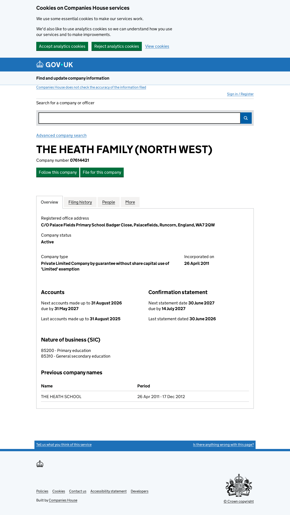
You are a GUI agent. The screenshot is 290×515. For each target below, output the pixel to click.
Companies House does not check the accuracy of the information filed (91, 87)
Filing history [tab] (80, 202)
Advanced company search (61, 135)
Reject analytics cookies (116, 46)
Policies (42, 491)
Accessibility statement (108, 491)
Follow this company (58, 172)
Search (246, 118)
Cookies (58, 491)
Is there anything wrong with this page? (223, 444)
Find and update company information (72, 78)
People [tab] (108, 202)
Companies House (63, 500)
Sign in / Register (240, 94)
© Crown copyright (239, 501)
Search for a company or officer (65, 102)
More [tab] (130, 202)
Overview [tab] (49, 202)
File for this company (102, 172)
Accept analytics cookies (62, 46)
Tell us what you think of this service (64, 444)
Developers (139, 491)
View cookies (157, 46)
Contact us (77, 491)
